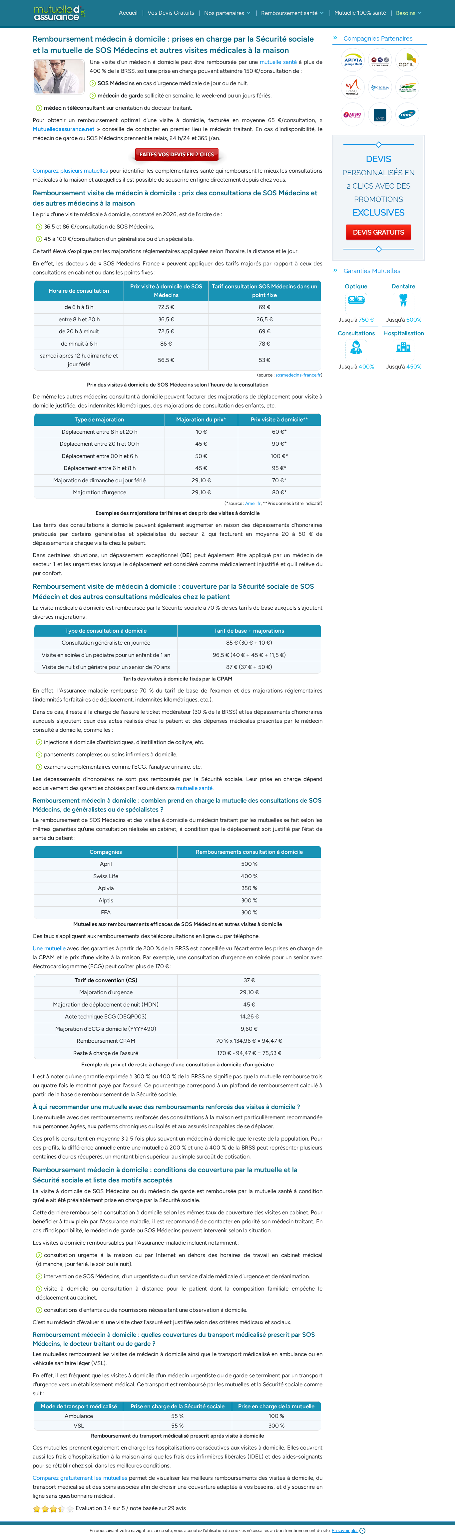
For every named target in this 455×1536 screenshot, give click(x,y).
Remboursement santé (289, 13)
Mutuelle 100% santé (360, 12)
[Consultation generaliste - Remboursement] (177, 157)
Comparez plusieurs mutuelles (70, 170)
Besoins (405, 13)
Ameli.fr (253, 503)
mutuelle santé (278, 62)
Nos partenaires (224, 13)
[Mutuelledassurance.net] (60, 13)
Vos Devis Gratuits (171, 12)
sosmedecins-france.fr (298, 375)
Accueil (128, 12)
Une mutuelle (49, 948)
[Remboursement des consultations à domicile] (59, 76)
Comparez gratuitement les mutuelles (80, 1477)
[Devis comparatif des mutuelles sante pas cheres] (379, 198)
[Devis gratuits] (379, 87)
